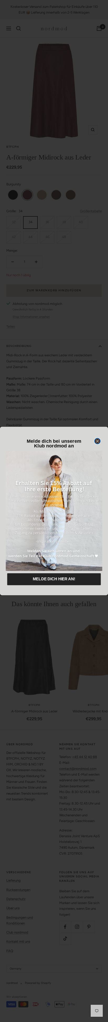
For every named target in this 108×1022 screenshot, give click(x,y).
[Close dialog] (97, 441)
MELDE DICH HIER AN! (54, 579)
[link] (54, 511)
